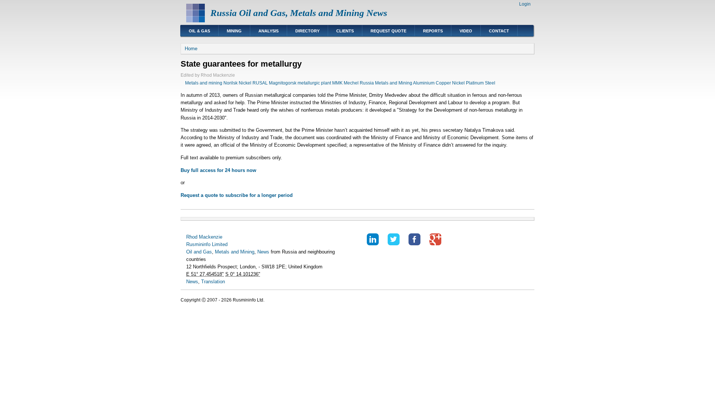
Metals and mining (203, 83)
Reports (433, 31)
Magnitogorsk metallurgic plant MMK (306, 83)
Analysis (268, 31)
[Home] (195, 20)
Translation (213, 281)
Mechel (351, 83)
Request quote (388, 31)
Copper (443, 83)
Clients (345, 31)
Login (525, 4)
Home (191, 48)
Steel (490, 83)
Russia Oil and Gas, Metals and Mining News (298, 13)
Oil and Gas (199, 252)
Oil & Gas (199, 31)
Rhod (191, 237)
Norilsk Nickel (237, 83)
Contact (499, 31)
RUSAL (260, 83)
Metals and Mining (234, 252)
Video (466, 31)
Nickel (458, 83)
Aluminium (424, 83)
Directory (307, 31)
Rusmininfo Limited (207, 244)
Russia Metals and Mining (386, 83)
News (263, 252)
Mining (234, 31)
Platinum (475, 83)
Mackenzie (210, 237)
